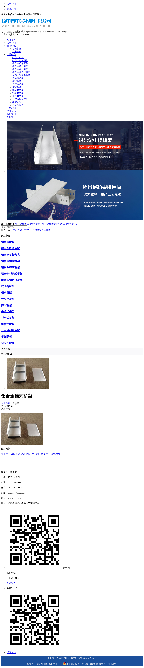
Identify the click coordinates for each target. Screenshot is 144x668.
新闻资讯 (11, 45)
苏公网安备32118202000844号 (80, 664)
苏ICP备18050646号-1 (46, 664)
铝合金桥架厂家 (70, 224)
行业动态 (16, 51)
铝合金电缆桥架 (20, 60)
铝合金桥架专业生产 (52, 224)
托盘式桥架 (18, 93)
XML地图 (112, 664)
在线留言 (11, 117)
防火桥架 (16, 87)
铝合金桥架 (18, 57)
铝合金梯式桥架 (20, 69)
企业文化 (11, 111)
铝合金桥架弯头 (20, 63)
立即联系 (5, 403)
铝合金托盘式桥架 (21, 72)
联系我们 (11, 9)
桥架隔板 (16, 102)
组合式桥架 (18, 96)
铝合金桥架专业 (34, 224)
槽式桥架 (16, 81)
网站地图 (100, 664)
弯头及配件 (18, 105)
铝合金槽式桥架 (20, 66)
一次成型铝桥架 (20, 99)
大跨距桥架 (18, 84)
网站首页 (11, 40)
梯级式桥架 (18, 90)
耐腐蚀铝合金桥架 (21, 75)
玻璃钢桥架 (18, 78)
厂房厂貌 (11, 108)
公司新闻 (16, 48)
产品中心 (11, 54)
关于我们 (11, 3)
